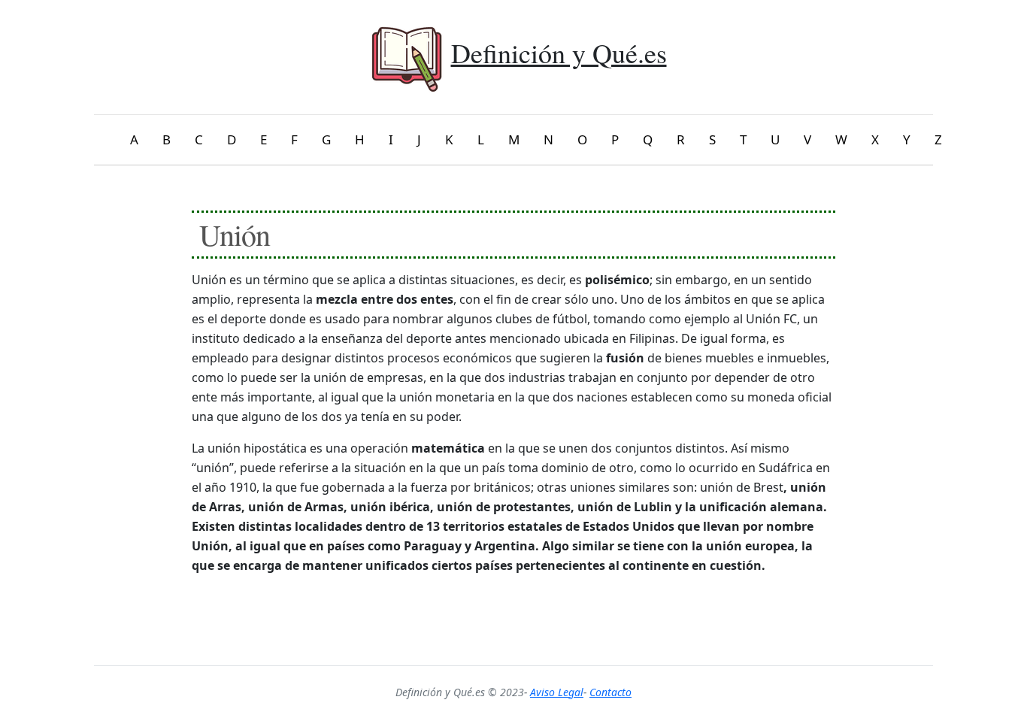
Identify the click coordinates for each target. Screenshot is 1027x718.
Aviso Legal (556, 692)
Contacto (610, 692)
